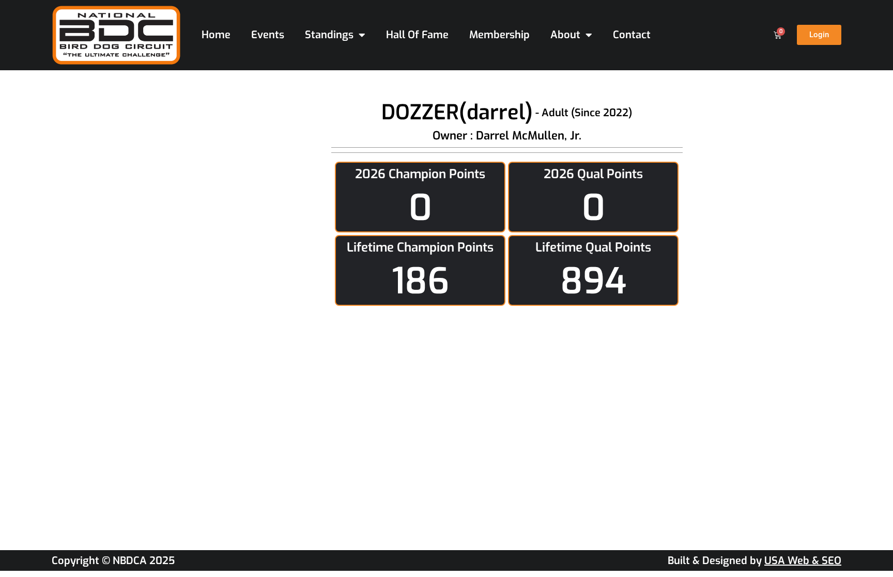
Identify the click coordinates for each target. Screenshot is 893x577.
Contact (632, 35)
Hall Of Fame (417, 35)
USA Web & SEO (802, 561)
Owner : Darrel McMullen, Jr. (507, 135)
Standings (329, 35)
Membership (499, 35)
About (565, 35)
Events (267, 35)
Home (216, 35)
